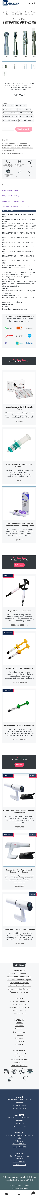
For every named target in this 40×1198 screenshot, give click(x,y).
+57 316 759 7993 (19, 1147)
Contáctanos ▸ (19, 1056)
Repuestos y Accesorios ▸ (19, 992)
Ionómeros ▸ (19, 1041)
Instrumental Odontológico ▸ (19, 986)
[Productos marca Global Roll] (29, 343)
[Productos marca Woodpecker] (9, 335)
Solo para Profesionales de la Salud (15, 207)
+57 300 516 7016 (19, 1126)
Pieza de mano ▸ (19, 1004)
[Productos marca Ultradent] (19, 328)
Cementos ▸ (19, 1026)
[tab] (19, 185)
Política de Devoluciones (19, 1185)
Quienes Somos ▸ (19, 1053)
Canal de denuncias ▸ (19, 1066)
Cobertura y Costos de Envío (13, 201)
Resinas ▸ (19, 1023)
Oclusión (26, 12)
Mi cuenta (6, 1194)
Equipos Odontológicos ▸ (19, 983)
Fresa (4, 103)
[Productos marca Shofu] (29, 335)
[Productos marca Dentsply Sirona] (19, 335)
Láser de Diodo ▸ (19, 1013)
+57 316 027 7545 (19, 1108)
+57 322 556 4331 (19, 1165)
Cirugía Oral (14, 143)
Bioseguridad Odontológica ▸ (19, 989)
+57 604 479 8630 (19, 1144)
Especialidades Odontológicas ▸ (19, 977)
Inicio (7, 12)
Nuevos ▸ (19, 765)
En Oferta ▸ (19, 565)
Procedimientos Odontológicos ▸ (19, 980)
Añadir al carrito (23, 129)
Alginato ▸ (19, 1044)
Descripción (6, 185)
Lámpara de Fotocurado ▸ (19, 1007)
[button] (33, 29)
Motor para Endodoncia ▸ (19, 1001)
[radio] (8, 105)
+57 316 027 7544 (19, 1105)
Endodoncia (24, 143)
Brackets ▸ (19, 1038)
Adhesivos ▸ (19, 1029)
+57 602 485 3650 (19, 1123)
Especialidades (7, 145)
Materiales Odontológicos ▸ (19, 974)
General (17, 145)
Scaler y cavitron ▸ (19, 1010)
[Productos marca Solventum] (9, 328)
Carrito (30, 1192)
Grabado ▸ (19, 1035)
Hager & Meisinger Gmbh (16, 153)
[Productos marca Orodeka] (9, 343)
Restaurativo (10, 150)
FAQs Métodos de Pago (11, 196)
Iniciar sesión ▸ (19, 1063)
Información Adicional (10, 190)
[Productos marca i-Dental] (29, 328)
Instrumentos (25, 145)
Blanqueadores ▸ (19, 1032)
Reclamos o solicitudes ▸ (19, 1060)
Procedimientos (16, 12)
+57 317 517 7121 (19, 1162)
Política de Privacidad (19, 1189)
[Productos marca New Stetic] (19, 343)
